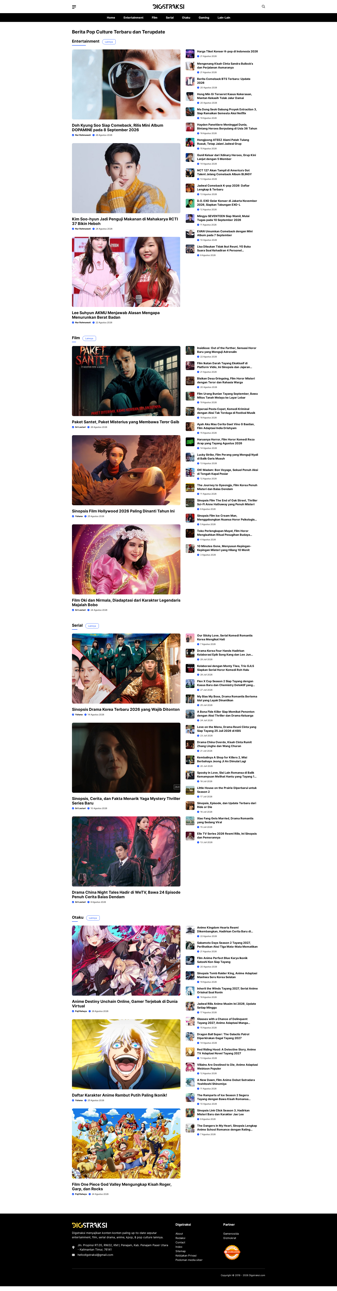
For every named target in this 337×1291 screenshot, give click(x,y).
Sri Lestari (80, 427)
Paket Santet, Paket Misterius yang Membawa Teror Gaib (125, 422)
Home (111, 17)
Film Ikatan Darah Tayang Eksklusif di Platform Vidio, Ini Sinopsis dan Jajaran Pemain (223, 367)
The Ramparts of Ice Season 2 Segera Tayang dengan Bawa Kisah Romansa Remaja (223, 1099)
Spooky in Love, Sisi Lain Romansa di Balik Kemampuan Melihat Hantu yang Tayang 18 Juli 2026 (226, 776)
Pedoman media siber (189, 1260)
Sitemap (181, 1251)
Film (154, 17)
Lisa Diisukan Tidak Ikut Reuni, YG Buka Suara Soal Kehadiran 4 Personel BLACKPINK (224, 250)
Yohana (79, 516)
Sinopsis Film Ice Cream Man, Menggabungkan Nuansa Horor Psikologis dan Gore (226, 519)
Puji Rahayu (81, 1011)
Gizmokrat (229, 1238)
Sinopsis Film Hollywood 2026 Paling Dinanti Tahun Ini (123, 511)
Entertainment (133, 17)
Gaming (204, 17)
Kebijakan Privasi (186, 1255)
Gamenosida (231, 1233)
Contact (180, 1242)
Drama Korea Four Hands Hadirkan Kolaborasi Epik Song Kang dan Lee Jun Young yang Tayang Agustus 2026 (224, 654)
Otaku (186, 17)
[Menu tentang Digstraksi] (74, 7)
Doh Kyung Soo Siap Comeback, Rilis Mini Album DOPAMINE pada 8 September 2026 (117, 127)
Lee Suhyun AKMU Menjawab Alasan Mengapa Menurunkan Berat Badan (116, 315)
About (179, 1233)
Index (179, 1246)
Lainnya (109, 41)
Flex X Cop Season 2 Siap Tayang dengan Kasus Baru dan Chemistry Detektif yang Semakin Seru (225, 685)
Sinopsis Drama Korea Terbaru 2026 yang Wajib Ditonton (126, 709)
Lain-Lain (224, 17)
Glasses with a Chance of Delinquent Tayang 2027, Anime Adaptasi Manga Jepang (222, 1022)
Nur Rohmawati (83, 135)
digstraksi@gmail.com (98, 1254)
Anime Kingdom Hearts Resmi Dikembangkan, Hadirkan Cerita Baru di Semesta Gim (224, 931)
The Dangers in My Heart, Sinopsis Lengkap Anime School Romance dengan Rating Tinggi (227, 1129)
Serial (170, 17)
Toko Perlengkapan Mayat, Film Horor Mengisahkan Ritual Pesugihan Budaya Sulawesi (223, 534)
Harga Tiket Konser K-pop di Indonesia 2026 (227, 51)
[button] (263, 6)
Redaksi (180, 1238)
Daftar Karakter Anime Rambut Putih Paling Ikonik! (119, 1095)
